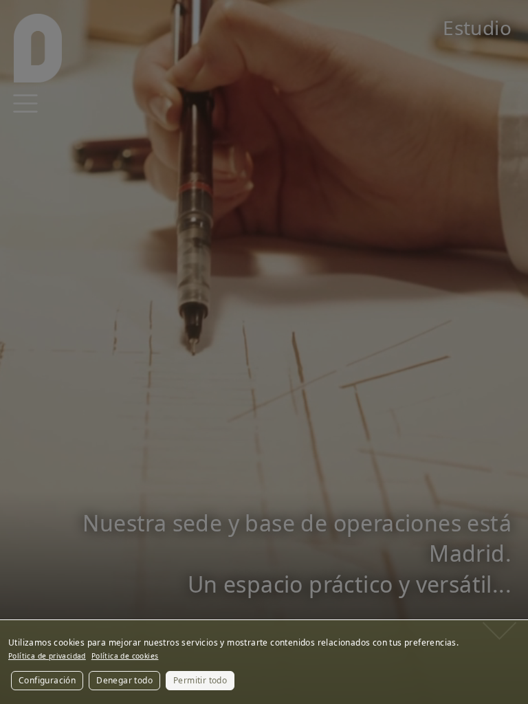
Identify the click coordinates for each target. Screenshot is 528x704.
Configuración (47, 680)
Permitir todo (200, 680)
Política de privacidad (47, 656)
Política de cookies (125, 656)
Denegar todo (124, 680)
